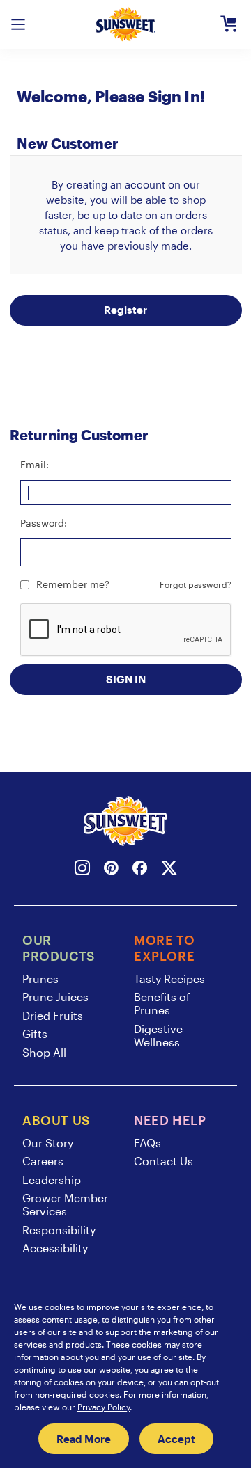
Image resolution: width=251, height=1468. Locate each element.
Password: (43, 523)
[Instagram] (82, 870)
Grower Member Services (65, 1204)
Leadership (51, 1179)
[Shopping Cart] (228, 24)
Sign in (126, 679)
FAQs (147, 1142)
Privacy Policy (103, 1407)
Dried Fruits (52, 1015)
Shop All (44, 1052)
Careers (42, 1160)
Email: (34, 464)
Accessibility (55, 1247)
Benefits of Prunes (162, 1003)
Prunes (40, 978)
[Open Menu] (18, 24)
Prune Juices (55, 996)
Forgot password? (195, 584)
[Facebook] (139, 870)
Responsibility (59, 1229)
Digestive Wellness (158, 1035)
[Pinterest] (111, 870)
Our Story (47, 1142)
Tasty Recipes (169, 978)
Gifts (34, 1033)
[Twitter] (169, 870)
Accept (176, 1439)
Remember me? (72, 584)
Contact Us (163, 1160)
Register (125, 309)
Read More (83, 1439)
